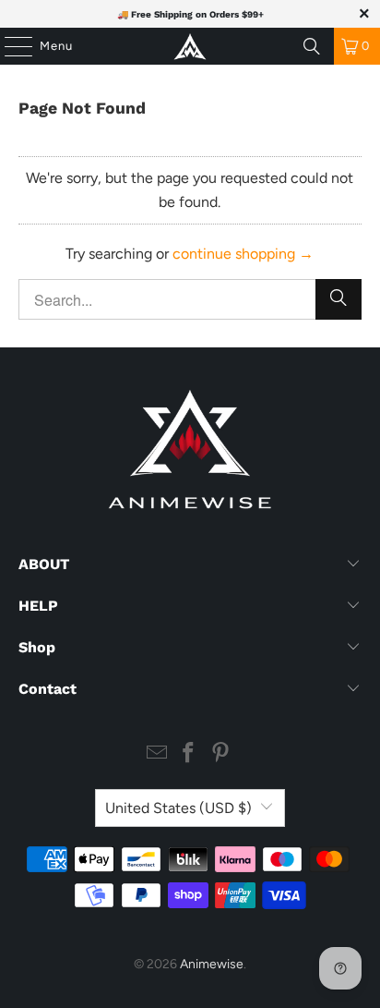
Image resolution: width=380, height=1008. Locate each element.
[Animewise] (190, 46)
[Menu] (9, 46)
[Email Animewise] (157, 754)
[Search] (311, 46)
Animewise (211, 964)
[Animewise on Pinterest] (221, 754)
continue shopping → (243, 253)
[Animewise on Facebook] (189, 754)
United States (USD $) (178, 808)
